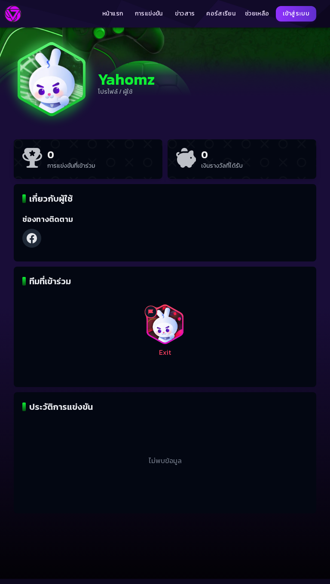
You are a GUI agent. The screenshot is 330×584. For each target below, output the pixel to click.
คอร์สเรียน (220, 13)
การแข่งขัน (149, 13)
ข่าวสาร (185, 13)
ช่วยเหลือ (257, 13)
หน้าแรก (112, 13)
